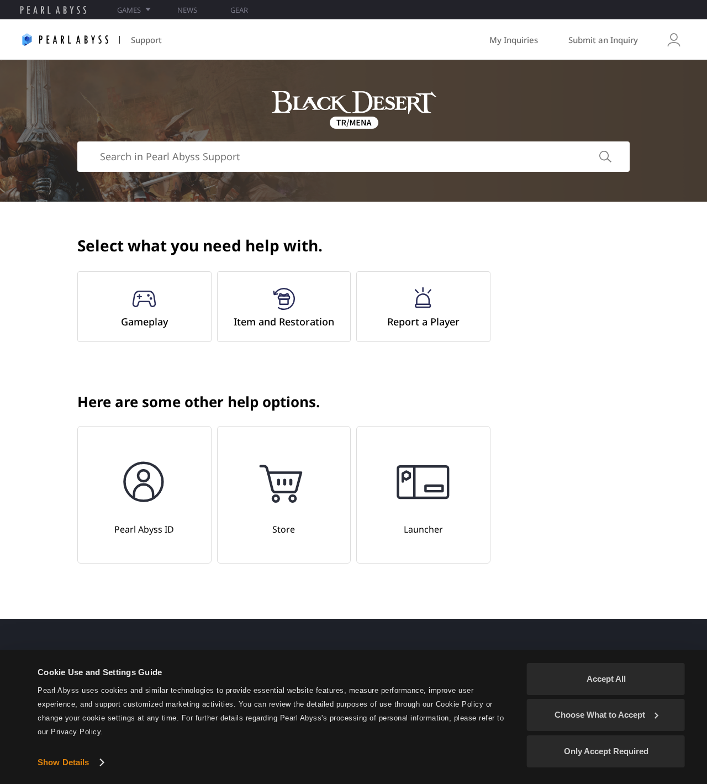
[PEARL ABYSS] (53, 10)
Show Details (63, 762)
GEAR (239, 10)
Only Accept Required (606, 751)
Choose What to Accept (600, 714)
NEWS (187, 10)
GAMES (129, 10)
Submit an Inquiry (603, 39)
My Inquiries (513, 39)
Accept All (606, 678)
